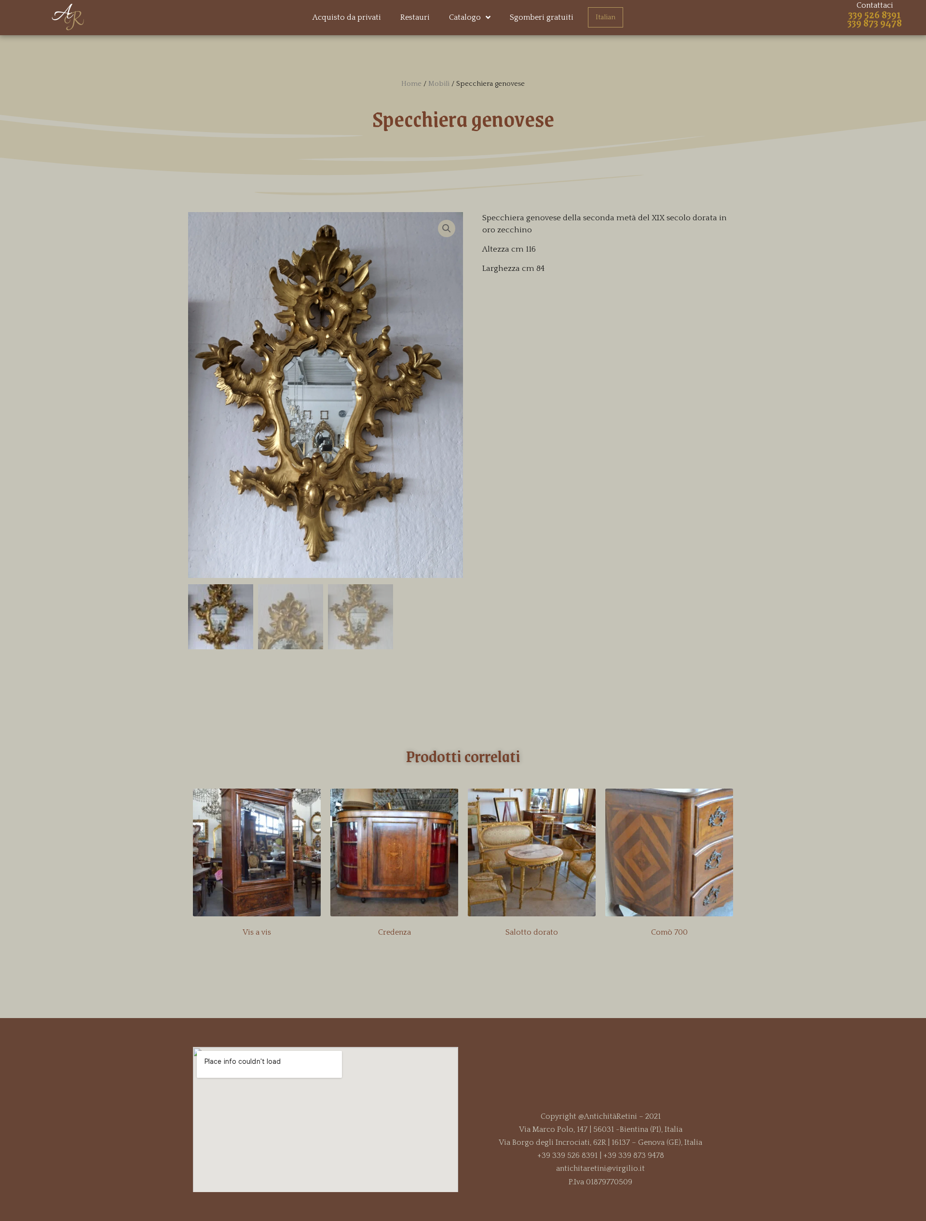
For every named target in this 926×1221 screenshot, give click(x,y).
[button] (463, 654)
